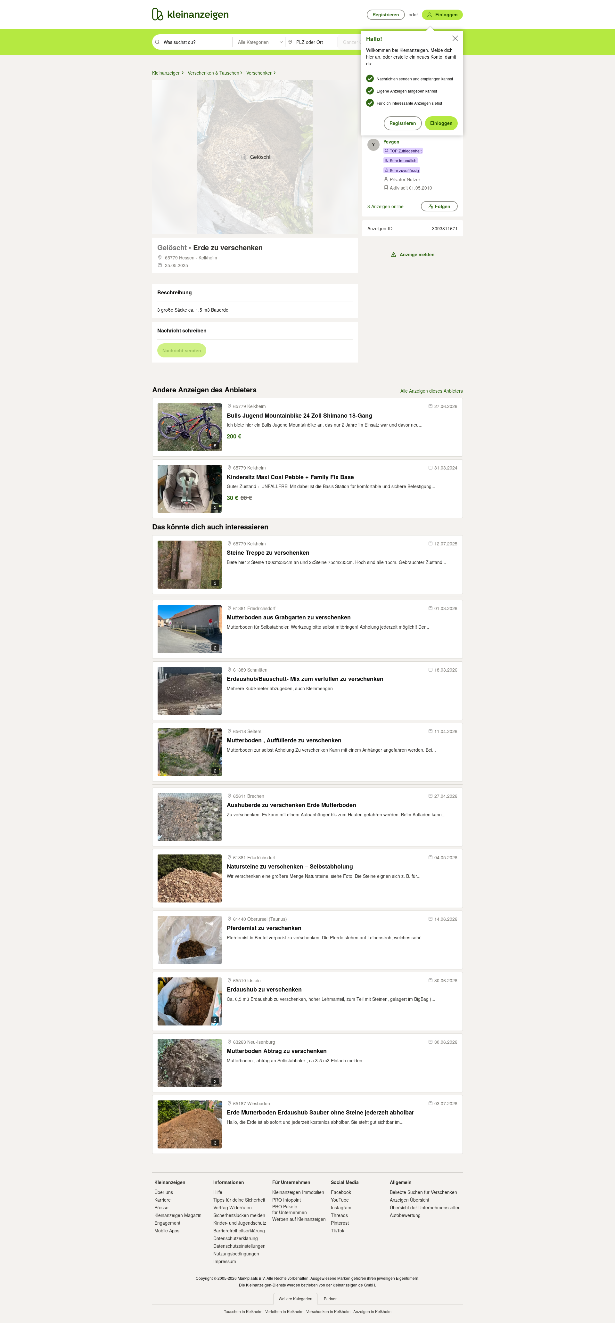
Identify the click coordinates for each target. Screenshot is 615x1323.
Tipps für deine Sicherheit (239, 1199)
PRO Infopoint (286, 1199)
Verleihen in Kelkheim (284, 1311)
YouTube (340, 1199)
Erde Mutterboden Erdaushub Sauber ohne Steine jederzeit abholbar (320, 1112)
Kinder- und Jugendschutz (239, 1223)
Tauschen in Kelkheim (243, 1311)
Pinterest (340, 1223)
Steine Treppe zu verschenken (268, 552)
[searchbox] (197, 42)
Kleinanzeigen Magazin (177, 1215)
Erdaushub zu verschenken (264, 989)
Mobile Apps (166, 1230)
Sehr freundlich (403, 160)
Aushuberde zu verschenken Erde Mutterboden (291, 805)
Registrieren (403, 123)
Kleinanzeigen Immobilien (298, 1192)
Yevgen (391, 141)
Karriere (162, 1199)
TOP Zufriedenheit (406, 150)
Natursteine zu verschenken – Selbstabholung (290, 866)
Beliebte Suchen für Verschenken (423, 1192)
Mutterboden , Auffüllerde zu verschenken (284, 740)
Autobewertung (405, 1215)
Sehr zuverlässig (404, 170)
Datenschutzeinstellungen (239, 1246)
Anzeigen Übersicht (409, 1199)
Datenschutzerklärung (235, 1238)
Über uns (163, 1192)
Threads (339, 1215)
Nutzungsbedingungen (236, 1253)
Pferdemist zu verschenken (264, 928)
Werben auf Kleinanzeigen (299, 1219)
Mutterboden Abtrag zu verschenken (277, 1051)
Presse (161, 1207)
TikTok (337, 1230)
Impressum (224, 1261)
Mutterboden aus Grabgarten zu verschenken (289, 617)
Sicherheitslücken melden (239, 1215)
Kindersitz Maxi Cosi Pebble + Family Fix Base (290, 477)
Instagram (341, 1207)
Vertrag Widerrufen (232, 1207)
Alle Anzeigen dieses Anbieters (431, 391)
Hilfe (217, 1192)
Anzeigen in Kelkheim (372, 1311)
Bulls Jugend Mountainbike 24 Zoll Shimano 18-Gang (299, 415)
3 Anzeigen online (385, 206)
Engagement (167, 1223)
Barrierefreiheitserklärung (239, 1230)
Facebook (341, 1192)
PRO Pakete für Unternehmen (289, 1209)
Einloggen (441, 123)
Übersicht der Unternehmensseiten (425, 1207)
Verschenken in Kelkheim (328, 1311)
